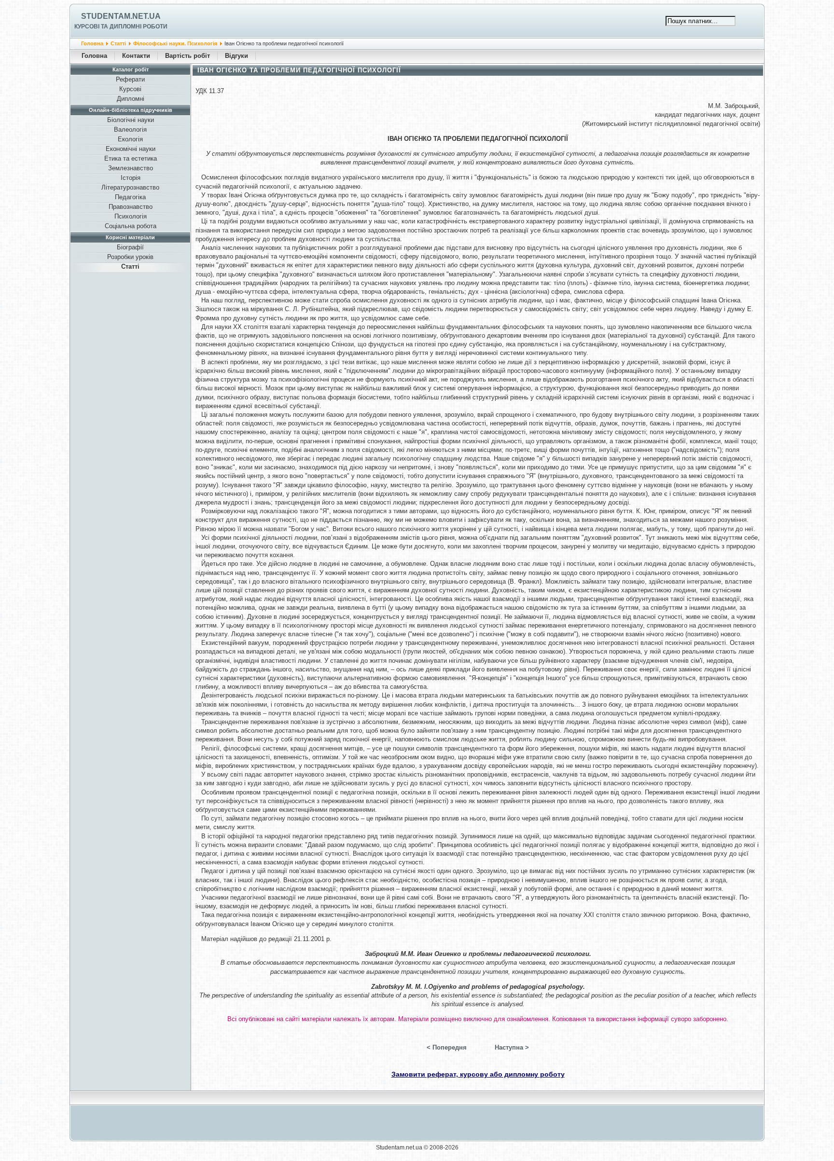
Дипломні (130, 98)
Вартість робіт (187, 55)
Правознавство (131, 206)
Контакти (136, 55)
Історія (130, 177)
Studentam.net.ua (121, 16)
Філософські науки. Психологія (175, 43)
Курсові (130, 89)
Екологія (130, 139)
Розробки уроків (130, 256)
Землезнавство (130, 168)
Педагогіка (130, 197)
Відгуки (236, 55)
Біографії (130, 247)
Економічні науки (130, 148)
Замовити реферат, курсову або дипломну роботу (478, 1074)
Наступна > (512, 1047)
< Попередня (447, 1047)
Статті (118, 43)
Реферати (130, 79)
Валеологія (130, 129)
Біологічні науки (130, 119)
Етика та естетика (130, 158)
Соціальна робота (130, 226)
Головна (92, 43)
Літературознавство (130, 187)
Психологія (130, 216)
